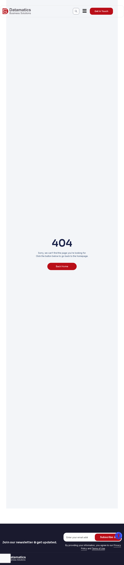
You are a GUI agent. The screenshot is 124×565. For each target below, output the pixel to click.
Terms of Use (98, 548)
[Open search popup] (76, 11)
